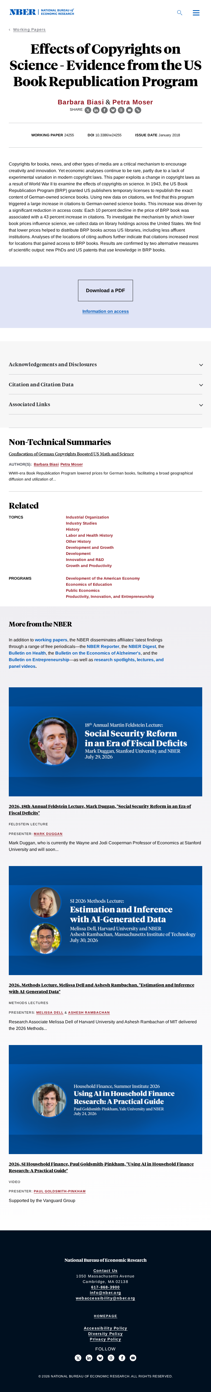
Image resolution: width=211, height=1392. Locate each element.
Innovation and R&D (85, 559)
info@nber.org (105, 1292)
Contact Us (105, 1270)
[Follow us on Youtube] (133, 1358)
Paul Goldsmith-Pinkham (60, 1191)
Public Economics (83, 590)
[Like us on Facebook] (122, 1358)
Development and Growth (90, 547)
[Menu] (196, 13)
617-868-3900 (105, 1287)
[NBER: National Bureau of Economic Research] (46, 13)
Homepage (105, 1316)
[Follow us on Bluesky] (100, 1358)
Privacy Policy (105, 1339)
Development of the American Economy (103, 578)
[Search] (180, 13)
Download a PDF (105, 290)
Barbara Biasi (81, 102)
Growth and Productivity (89, 565)
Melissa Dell (49, 1012)
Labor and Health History (89, 535)
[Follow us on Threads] (111, 1358)
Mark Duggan (48, 834)
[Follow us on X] (78, 1358)
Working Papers (29, 29)
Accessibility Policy (105, 1328)
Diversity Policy (105, 1333)
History (72, 529)
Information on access (105, 311)
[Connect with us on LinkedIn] (89, 1358)
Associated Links (29, 404)
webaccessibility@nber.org (105, 1298)
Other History (78, 541)
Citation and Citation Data (41, 384)
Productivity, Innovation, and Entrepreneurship (110, 596)
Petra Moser (132, 102)
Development (78, 553)
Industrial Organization (87, 517)
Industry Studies (81, 523)
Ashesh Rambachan (89, 1012)
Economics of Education (89, 584)
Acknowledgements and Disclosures (53, 364)
